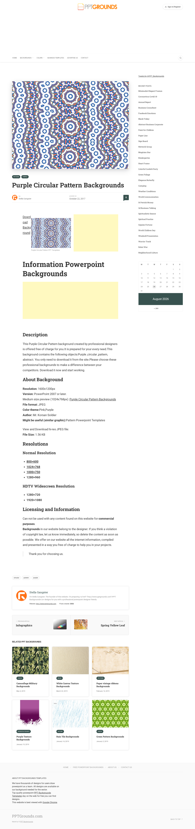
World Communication (148, 197)
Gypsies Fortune (145, 225)
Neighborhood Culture (148, 252)
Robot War (143, 247)
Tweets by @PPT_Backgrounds (151, 76)
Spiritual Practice (145, 219)
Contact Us (126, 767)
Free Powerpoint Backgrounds (88, 767)
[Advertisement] (97, 33)
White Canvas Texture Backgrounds (67, 685)
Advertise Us (72, 58)
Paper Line (143, 135)
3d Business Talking (147, 208)
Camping (142, 185)
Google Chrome (50, 802)
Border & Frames (23, 731)
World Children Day (146, 230)
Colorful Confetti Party (148, 169)
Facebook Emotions (147, 113)
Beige (59, 678)
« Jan (156, 308)
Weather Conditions (147, 191)
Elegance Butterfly (146, 180)
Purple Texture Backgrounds (23, 738)
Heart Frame (144, 163)
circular (16, 578)
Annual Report (144, 102)
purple (35, 578)
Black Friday (143, 119)
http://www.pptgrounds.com (46, 604)
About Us (112, 767)
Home (14, 58)
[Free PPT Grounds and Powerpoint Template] (97, 6)
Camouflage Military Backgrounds (26, 685)
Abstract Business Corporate (150, 124)
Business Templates (55, 58)
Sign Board (143, 141)
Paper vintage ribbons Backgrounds (107, 685)
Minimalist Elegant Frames (150, 91)
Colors (39, 58)
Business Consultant (147, 107)
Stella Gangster (25, 199)
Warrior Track (144, 241)
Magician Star (144, 152)
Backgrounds (25, 58)
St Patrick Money (145, 202)
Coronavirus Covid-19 (147, 96)
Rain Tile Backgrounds (67, 736)
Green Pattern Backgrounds (110, 736)
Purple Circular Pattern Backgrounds (93, 399)
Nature (60, 731)
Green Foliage (144, 174)
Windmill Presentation (148, 236)
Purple (25, 176)
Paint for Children (146, 130)
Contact (84, 58)
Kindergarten (144, 158)
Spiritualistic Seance (147, 213)
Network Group (145, 146)
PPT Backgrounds (26, 822)
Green (20, 678)
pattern (26, 578)
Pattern (16, 176)
